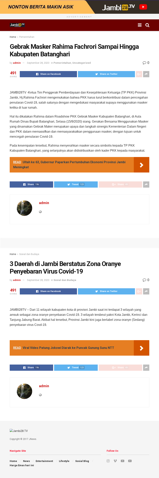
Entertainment (44, 461)
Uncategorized (81, 62)
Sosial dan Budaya (29, 254)
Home (13, 37)
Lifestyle (64, 461)
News (26, 461)
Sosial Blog (82, 461)
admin (17, 62)
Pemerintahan (26, 37)
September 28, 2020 (38, 62)
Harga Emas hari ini (22, 465)
